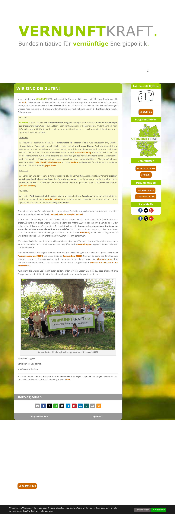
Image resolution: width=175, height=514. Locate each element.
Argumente (85, 71)
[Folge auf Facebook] (140, 210)
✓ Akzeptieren (159, 510)
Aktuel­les (29, 71)
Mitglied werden (146, 168)
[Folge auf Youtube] (146, 210)
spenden (145, 175)
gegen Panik (50, 165)
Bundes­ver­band (44, 71)
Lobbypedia (146, 112)
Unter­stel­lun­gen (83, 244)
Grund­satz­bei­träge (66, 71)
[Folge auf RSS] (151, 210)
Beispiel (23, 185)
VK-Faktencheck (27, 486)
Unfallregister (146, 190)
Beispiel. (79, 214)
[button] (37, 406)
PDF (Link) (85, 232)
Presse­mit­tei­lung (83, 152)
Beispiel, (55, 214)
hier (68, 379)
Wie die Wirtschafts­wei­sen (48, 162)
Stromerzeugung (146, 196)
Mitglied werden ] (39, 416)
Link (24, 102)
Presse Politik (120, 71)
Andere (74, 162)
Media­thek (102, 71)
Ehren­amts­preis (104, 259)
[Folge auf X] (146, 218)
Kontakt (137, 71)
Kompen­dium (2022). (72, 256)
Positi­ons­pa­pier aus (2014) (30, 256)
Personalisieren (142, 510)
